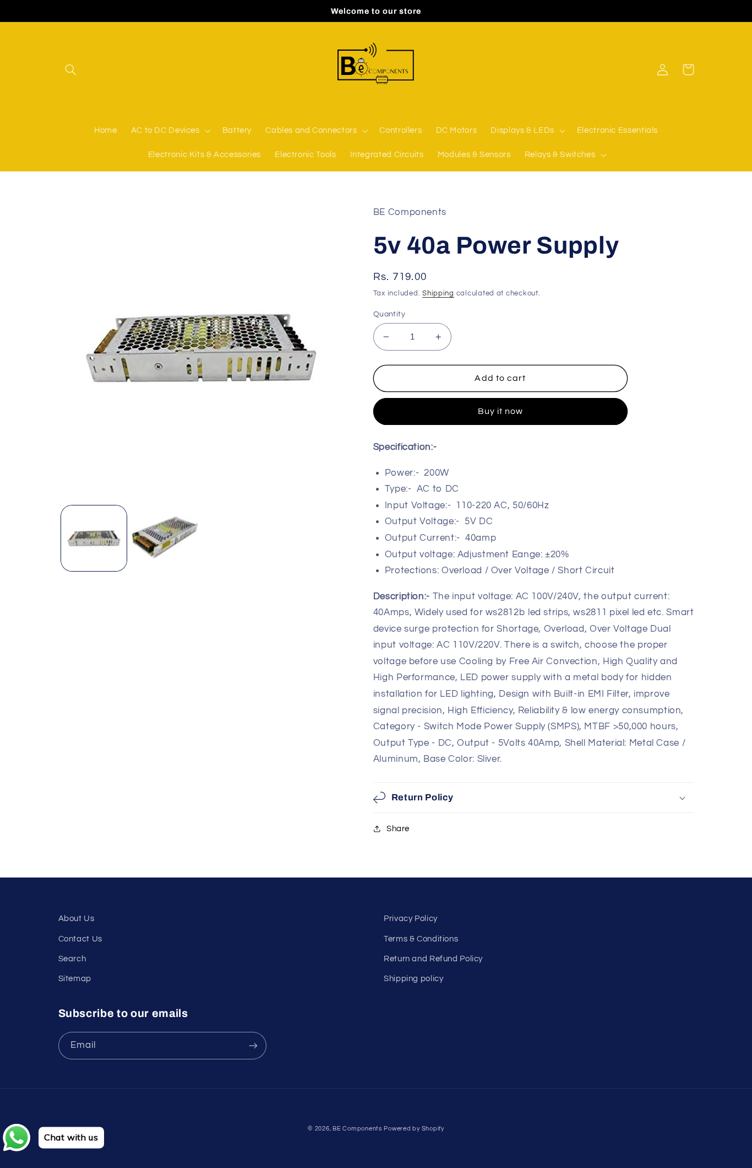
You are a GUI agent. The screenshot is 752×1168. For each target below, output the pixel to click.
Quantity (389, 314)
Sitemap (74, 979)
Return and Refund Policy (433, 959)
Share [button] (398, 829)
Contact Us (80, 939)
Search (72, 959)
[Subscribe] (252, 1045)
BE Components (357, 1129)
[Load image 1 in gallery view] (94, 538)
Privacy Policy (411, 918)
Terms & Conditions (421, 939)
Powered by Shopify (414, 1129)
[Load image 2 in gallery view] (165, 538)
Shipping (438, 293)
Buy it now (501, 411)
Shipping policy (413, 979)
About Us (76, 918)
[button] (71, 69)
